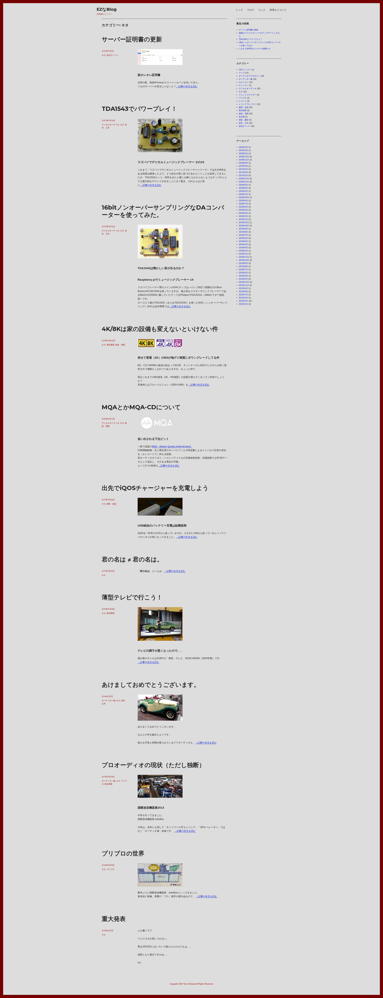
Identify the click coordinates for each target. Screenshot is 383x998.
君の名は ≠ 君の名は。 (132, 559)
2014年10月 (244, 225)
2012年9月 (243, 288)
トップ (239, 10)
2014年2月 (243, 251)
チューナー (244, 85)
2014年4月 (243, 244)
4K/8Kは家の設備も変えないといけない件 (160, 328)
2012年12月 (244, 282)
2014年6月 (243, 238)
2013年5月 (243, 273)
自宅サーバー (112, 55)
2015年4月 (243, 213)
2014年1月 (243, 254)
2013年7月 (243, 269)
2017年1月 (243, 175)
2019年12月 (244, 156)
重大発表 (114, 918)
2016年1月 (243, 194)
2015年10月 (244, 197)
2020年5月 (243, 153)
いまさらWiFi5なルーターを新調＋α (254, 48)
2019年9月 (243, 163)
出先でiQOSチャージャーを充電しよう (155, 488)
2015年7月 (243, 204)
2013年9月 (243, 263)
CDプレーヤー (245, 70)
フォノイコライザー (247, 95)
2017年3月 (243, 172)
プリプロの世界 (123, 853)
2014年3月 (243, 247)
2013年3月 (243, 276)
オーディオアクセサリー (249, 76)
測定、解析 (244, 120)
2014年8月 (243, 232)
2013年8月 (243, 266)
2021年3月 (243, 150)
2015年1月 (243, 219)
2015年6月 (243, 207)
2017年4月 (243, 169)
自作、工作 (244, 123)
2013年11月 (244, 257)
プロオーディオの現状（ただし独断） (153, 765)
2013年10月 (244, 260)
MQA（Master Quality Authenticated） (172, 446)
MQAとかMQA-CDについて (141, 407)
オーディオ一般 (108, 700)
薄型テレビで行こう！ (132, 597)
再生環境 (110, 345)
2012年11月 (244, 285)
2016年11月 (244, 182)
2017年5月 (243, 166)
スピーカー (244, 82)
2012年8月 (243, 291)
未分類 (242, 117)
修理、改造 (111, 504)
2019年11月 (244, 160)
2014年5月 (243, 241)
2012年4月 (243, 298)
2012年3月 (243, 301)
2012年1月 (243, 304)
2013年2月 (243, 279)
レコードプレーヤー (247, 104)
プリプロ (110, 869)
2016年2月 (243, 191)
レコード (243, 101)
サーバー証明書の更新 (132, 39)
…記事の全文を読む (186, 86)
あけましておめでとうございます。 (151, 684)
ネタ (104, 55)
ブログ (250, 10)
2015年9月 (243, 200)
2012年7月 (243, 294)
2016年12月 (244, 178)
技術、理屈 (120, 345)
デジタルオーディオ (110, 124)
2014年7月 (243, 235)
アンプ (242, 73)
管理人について (278, 10)
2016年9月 (243, 185)
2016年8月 (243, 188)
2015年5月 (243, 210)
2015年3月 (243, 216)
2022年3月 (243, 147)
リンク (261, 10)
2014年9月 (243, 229)
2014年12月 (244, 222)
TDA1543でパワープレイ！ (139, 108)
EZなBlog (107, 9)
